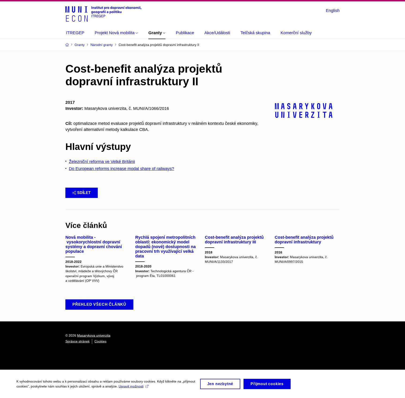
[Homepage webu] (103, 14)
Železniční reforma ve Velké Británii (102, 161)
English (333, 10)
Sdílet (84, 193)
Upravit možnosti (131, 386)
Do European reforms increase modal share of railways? (121, 168)
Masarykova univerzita (93, 335)
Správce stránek (77, 341)
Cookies (100, 341)
